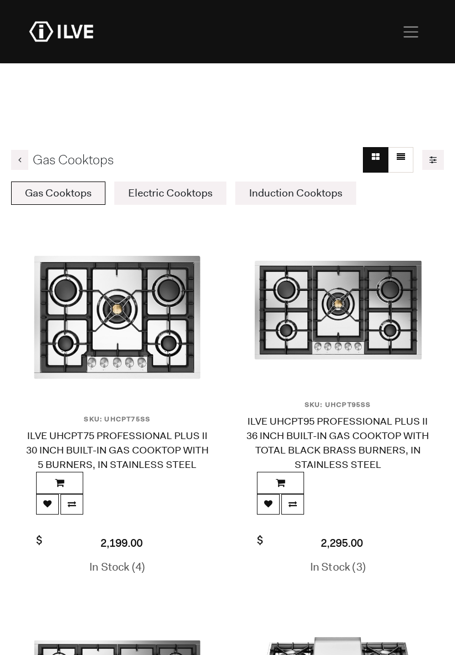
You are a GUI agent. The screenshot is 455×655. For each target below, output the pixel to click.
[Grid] (375, 160)
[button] (59, 483)
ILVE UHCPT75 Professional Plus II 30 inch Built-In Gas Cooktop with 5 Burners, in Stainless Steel (117, 450)
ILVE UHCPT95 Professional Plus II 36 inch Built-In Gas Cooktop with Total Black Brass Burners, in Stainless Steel (337, 443)
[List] (400, 160)
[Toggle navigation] (411, 31)
